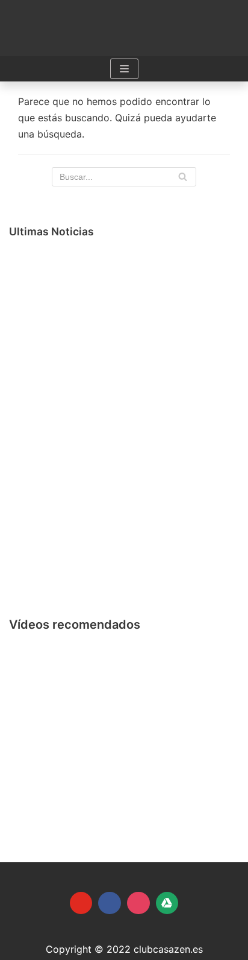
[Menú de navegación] (124, 69)
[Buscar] (182, 176)
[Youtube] (81, 903)
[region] (124, 727)
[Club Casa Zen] (124, 28)
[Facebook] (109, 903)
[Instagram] (138, 903)
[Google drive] (167, 903)
